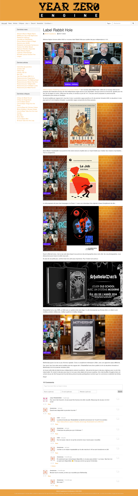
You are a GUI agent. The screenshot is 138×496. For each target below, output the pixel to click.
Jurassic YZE (21, 69)
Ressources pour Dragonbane (26, 78)
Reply (49, 404)
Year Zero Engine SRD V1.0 (25, 76)
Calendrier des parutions (24, 67)
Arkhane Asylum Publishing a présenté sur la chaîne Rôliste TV (61, 90)
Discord (33, 23)
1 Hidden (53, 466)
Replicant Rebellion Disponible (26, 49)
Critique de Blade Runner (24, 98)
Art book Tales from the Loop (25, 120)
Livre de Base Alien (22, 119)
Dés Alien (20, 115)
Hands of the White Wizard (25, 47)
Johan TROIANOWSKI (56, 398)
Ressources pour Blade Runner (26, 87)
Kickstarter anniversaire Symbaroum (28, 45)
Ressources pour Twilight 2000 (26, 84)
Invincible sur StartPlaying (24, 39)
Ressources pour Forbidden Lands (27, 86)
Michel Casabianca (50, 34)
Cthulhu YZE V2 (21, 72)
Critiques (21, 23)
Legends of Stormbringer (24, 52)
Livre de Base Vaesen (23, 102)
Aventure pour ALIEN (23, 43)
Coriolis (19, 113)
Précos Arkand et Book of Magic (26, 41)
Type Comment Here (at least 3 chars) (55, 386)
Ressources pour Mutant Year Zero (27, 82)
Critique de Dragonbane (24, 100)
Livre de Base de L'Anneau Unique (27, 107)
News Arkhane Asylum (23, 51)
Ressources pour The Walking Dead (27, 80)
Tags (108, 23)
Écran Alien (20, 117)
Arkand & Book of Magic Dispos (26, 34)
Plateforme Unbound (23, 37)
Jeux (27, 23)
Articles (15, 23)
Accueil (4, 23)
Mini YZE (19, 74)
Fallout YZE (20, 70)
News (10, 23)
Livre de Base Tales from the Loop (27, 111)
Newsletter (40, 23)
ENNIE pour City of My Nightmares (27, 35)
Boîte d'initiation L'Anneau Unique (27, 109)
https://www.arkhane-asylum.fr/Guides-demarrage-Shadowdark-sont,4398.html (80, 422)
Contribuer (48, 23)
